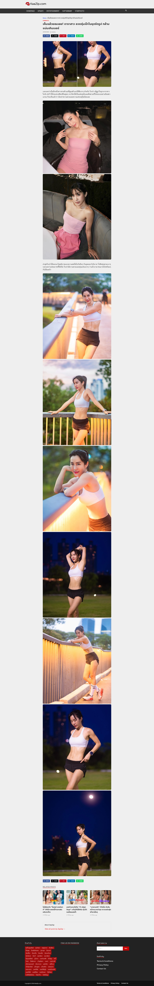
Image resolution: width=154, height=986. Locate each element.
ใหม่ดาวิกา (38, 975)
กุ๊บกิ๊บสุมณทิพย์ (30, 948)
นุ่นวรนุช (43, 950)
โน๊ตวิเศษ (49, 972)
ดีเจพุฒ (27, 950)
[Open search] (126, 10)
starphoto (79, 11)
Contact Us (101, 968)
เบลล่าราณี (52, 961)
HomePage (30, 11)
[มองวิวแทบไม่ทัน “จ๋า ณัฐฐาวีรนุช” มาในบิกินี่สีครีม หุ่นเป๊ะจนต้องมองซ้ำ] (77, 898)
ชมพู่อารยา (44, 948)
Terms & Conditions (105, 961)
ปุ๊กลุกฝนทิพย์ (29, 958)
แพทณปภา (51, 966)
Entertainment (53, 11)
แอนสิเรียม (35, 972)
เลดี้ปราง (52, 964)
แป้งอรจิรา (43, 966)
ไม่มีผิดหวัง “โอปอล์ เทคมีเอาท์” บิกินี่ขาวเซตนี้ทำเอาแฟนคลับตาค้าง (53, 909)
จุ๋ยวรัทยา (37, 948)
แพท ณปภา (28, 969)
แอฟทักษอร (42, 972)
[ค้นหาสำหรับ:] (113, 949)
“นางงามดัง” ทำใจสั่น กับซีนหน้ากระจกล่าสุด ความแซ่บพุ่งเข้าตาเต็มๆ (100, 909)
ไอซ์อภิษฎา (45, 975)
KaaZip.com (38, 983)
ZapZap (54, 32)
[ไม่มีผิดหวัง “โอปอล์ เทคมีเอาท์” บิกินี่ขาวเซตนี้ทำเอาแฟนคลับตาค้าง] (53, 898)
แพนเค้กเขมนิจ (51, 969)
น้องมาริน (34, 953)
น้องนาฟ (48, 950)
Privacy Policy (103, 965)
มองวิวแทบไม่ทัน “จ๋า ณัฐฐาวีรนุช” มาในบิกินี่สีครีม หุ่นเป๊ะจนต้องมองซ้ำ (76, 909)
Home (44, 18)
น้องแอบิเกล (48, 953)
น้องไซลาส (28, 956)
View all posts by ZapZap (55, 929)
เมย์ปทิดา (45, 964)
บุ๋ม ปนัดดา (47, 956)
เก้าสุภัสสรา (40, 961)
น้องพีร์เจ (28, 953)
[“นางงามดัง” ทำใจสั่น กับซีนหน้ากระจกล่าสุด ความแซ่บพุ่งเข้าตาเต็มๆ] (100, 898)
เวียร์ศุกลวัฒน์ (29, 966)
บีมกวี (34, 956)
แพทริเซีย (35, 969)
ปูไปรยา (36, 958)
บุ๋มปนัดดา (39, 956)
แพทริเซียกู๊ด (43, 969)
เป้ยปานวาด (38, 964)
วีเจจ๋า (27, 961)
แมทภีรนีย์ (28, 972)
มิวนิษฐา (50, 958)
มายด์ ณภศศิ (43, 958)
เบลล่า (46, 961)
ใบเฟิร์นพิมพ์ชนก (30, 975)
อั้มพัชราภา (33, 961)
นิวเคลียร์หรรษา (35, 950)
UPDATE (40, 11)
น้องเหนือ (40, 953)
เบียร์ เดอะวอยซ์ (30, 964)
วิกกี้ (55, 958)
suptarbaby (67, 11)
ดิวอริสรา (51, 948)
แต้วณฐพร (36, 966)
